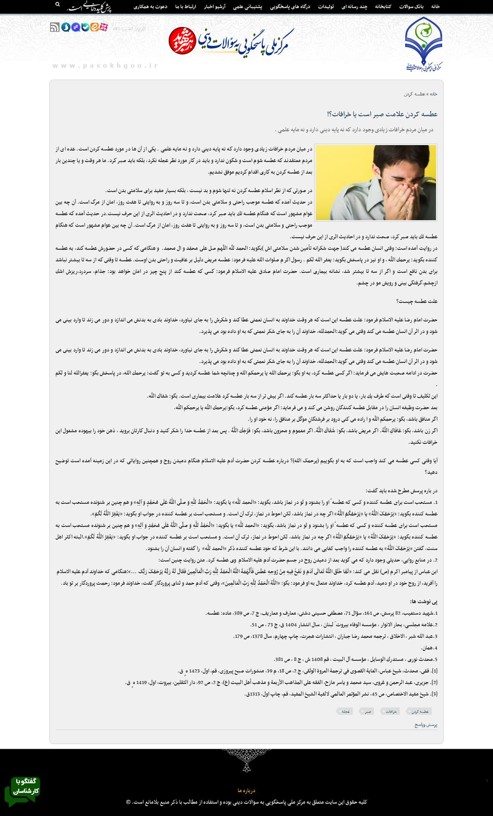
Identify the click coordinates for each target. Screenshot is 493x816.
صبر (368, 712)
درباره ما (246, 791)
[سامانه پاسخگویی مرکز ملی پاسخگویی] (22, 809)
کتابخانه (383, 7)
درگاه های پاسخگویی (290, 7)
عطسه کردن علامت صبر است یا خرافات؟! (382, 114)
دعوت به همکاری (151, 7)
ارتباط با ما (185, 7)
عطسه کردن (420, 712)
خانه (435, 7)
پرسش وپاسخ (426, 725)
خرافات (391, 712)
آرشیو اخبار (214, 7)
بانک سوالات (411, 7)
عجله (346, 712)
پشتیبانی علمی (247, 7)
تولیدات (326, 7)
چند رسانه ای (354, 7)
